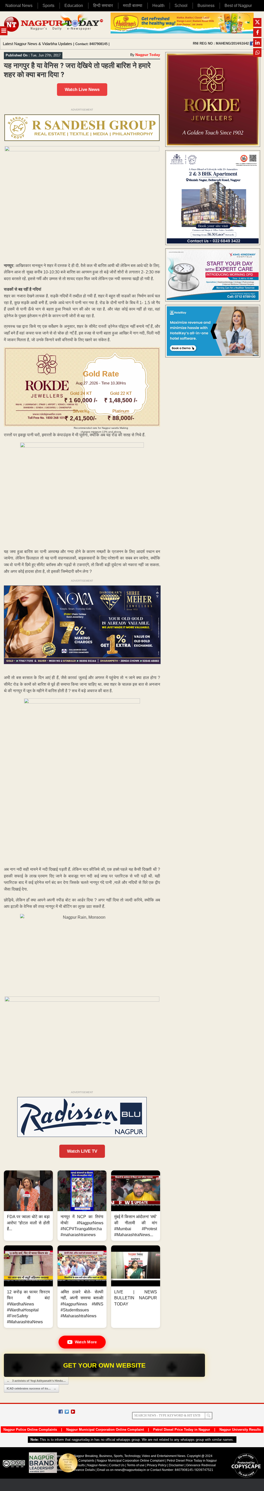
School (181, 5)
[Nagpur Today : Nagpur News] (54, 25)
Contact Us (117, 1465)
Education (73, 5)
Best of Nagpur (238, 5)
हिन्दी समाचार (103, 5)
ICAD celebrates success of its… (31, 1388)
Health (158, 5)
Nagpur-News (97, 1465)
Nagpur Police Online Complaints (30, 1429)
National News (18, 5)
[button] (28, 1205)
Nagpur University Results (240, 1429)
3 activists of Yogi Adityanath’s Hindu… (36, 1380)
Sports (48, 5)
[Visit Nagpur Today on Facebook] (252, 43)
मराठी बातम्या (132, 5)
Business (205, 5)
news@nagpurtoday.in (130, 1470)
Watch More (86, 1342)
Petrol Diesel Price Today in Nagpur (181, 1429)
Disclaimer (177, 1465)
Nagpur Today (147, 55)
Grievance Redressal (201, 1465)
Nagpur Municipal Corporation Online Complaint (105, 1429)
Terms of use (136, 1465)
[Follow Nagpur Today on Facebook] (61, 1412)
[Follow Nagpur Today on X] (67, 1412)
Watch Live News (82, 89)
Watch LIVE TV (82, 1151)
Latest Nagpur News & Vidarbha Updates (37, 43)
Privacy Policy (157, 1465)
